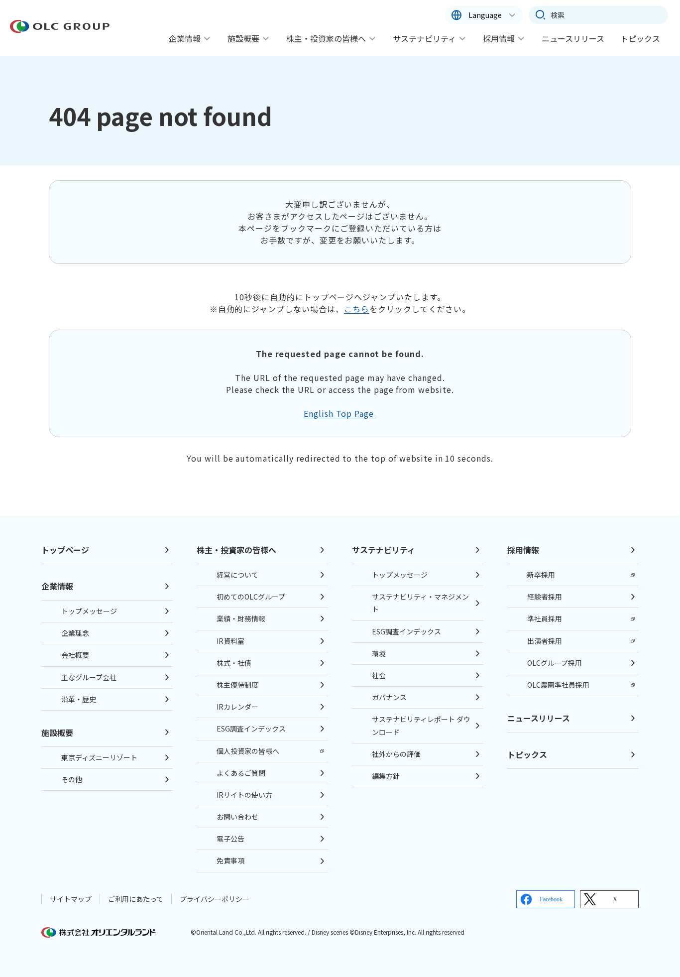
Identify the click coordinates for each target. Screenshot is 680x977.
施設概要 (243, 38)
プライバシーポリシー (214, 899)
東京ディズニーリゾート (99, 757)
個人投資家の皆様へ (248, 751)
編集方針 (386, 776)
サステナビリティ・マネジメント (420, 603)
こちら (356, 309)
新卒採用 (541, 575)
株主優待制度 (237, 685)
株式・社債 (234, 663)
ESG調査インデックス (251, 728)
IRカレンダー (237, 707)
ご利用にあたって (135, 899)
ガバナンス (389, 697)
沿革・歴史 (78, 699)
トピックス (640, 38)
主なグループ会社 (88, 677)
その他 (71, 779)
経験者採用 (544, 597)
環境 (379, 653)
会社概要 (75, 655)
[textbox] (598, 15)
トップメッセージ (89, 611)
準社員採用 (544, 618)
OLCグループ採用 (554, 663)
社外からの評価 (396, 754)
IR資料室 (230, 641)
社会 (379, 675)
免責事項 (230, 860)
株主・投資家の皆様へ (326, 38)
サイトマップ (71, 899)
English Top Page (340, 413)
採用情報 (499, 38)
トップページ (65, 550)
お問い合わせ (237, 817)
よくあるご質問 (241, 773)
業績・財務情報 (241, 618)
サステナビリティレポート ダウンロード (421, 725)
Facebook (551, 899)
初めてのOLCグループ (251, 597)
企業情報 (185, 38)
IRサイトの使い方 (244, 795)
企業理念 (75, 633)
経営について (237, 575)
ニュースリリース (573, 38)
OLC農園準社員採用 (558, 685)
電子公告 (230, 839)
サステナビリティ (424, 38)
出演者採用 (544, 641)
